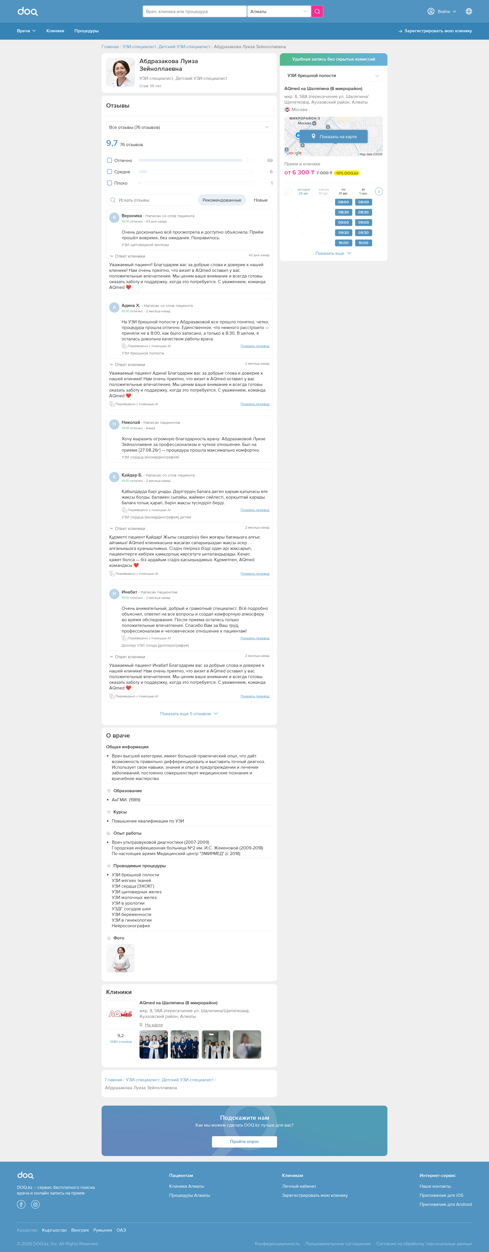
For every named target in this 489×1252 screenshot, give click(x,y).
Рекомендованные (222, 199)
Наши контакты (435, 1186)
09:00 (343, 223)
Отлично (123, 160)
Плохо (120, 182)
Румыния (102, 1229)
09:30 (343, 233)
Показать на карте (338, 136)
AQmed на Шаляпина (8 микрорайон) (323, 89)
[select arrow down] (305, 11)
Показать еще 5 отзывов (185, 713)
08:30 (343, 212)
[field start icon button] (113, 200)
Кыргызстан (54, 1229)
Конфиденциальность (277, 1243)
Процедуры (86, 31)
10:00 (344, 243)
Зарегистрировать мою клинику (438, 31)
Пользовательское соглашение (338, 1243)
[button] (120, 72)
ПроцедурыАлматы (189, 1195)
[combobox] (194, 11)
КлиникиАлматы (186, 1186)
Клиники (55, 31)
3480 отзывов (121, 1042)
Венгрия (80, 1229)
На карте (154, 1024)
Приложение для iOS (441, 1195)
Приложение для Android (446, 1204)
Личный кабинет (299, 1186)
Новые (261, 199)
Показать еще (330, 253)
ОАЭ (121, 1229)
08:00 (343, 202)
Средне (122, 171)
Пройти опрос (244, 1142)
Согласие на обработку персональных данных (424, 1243)
